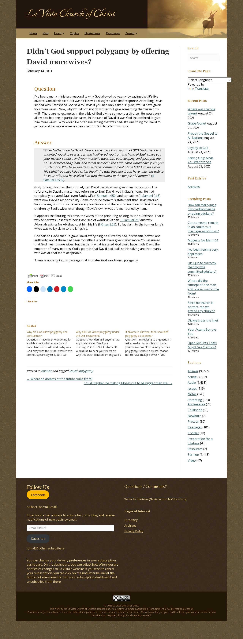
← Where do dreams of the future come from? (59, 379)
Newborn (194, 416)
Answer (46, 371)
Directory (131, 520)
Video (192, 460)
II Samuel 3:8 (130, 220)
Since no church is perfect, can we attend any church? (201, 307)
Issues (192, 388)
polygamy (86, 371)
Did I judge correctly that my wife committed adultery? (202, 267)
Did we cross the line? (203, 320)
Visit (45, 33)
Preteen (193, 421)
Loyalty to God (198, 148)
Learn (58, 33)
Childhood (195, 410)
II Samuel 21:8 (149, 196)
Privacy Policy (133, 531)
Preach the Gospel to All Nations (203, 135)
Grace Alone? (197, 123)
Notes (192, 394)
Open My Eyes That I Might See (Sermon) (202, 345)
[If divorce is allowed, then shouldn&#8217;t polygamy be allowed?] (150, 343)
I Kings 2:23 (107, 224)
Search (129, 33)
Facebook (38, 495)
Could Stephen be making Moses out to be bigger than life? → (128, 383)
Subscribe (38, 539)
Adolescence (196, 404)
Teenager (195, 427)
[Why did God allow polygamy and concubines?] (51, 343)
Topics (74, 33)
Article (192, 377)
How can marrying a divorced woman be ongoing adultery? (202, 209)
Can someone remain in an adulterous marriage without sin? (203, 227)
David (73, 371)
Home (33, 33)
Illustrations (92, 33)
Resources (113, 33)
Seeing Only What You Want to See (200, 160)
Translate (202, 89)
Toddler (193, 433)
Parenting (195, 400)
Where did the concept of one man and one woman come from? (203, 287)
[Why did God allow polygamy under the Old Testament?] (100, 343)
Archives (194, 187)
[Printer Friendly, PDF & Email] (45, 276)
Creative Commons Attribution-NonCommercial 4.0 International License (154, 608)
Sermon (193, 454)
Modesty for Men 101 (203, 240)
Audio (192, 382)
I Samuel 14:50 (105, 196)
